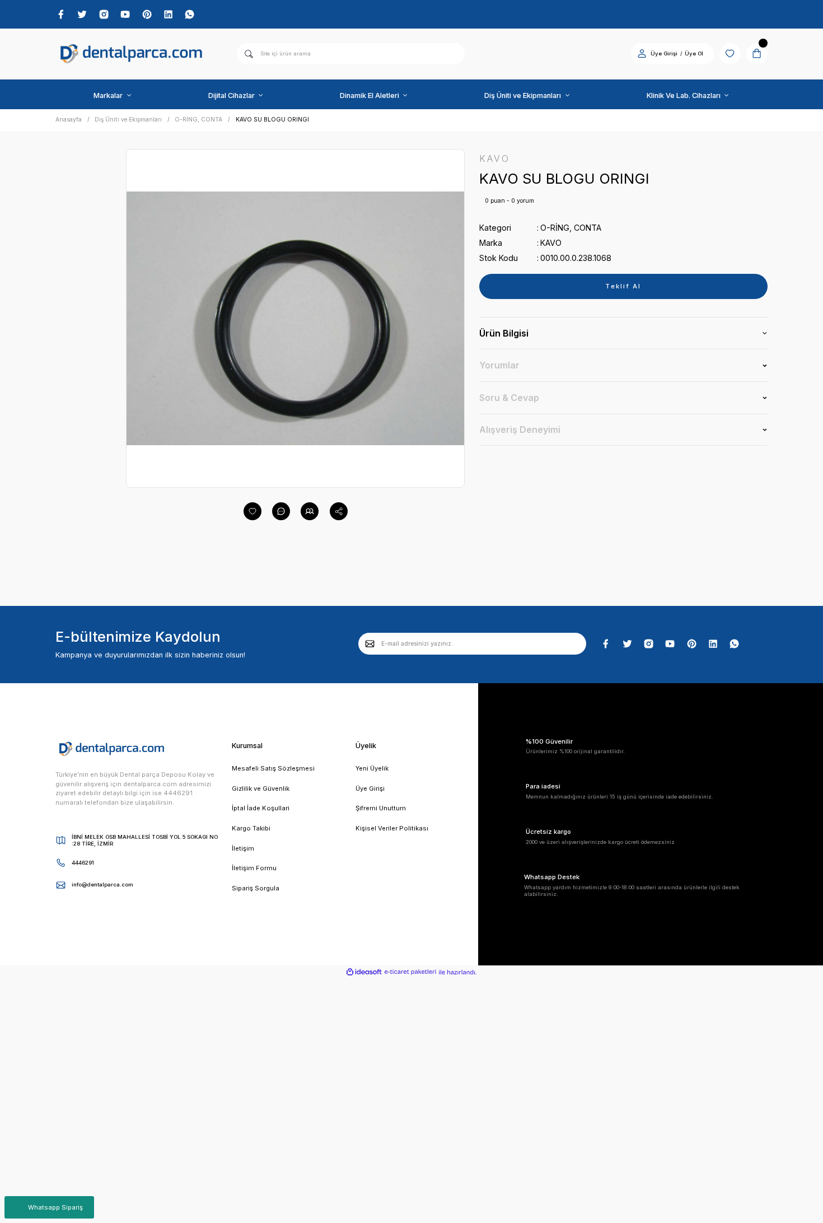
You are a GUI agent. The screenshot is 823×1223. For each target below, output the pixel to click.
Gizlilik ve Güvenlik (260, 788)
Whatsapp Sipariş (55, 1207)
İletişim (243, 848)
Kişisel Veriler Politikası (392, 828)
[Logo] (131, 54)
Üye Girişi (664, 53)
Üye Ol (694, 53)
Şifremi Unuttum (381, 808)
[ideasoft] (364, 972)
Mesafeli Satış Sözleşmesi (273, 768)
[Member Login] (642, 53)
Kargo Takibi (251, 828)
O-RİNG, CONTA (570, 227)
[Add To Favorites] (252, 511)
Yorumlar (499, 365)
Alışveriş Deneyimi (519, 429)
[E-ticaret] (410, 972)
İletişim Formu (254, 868)
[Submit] (370, 643)
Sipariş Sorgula (255, 888)
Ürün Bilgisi (504, 333)
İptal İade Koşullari (260, 808)
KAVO (551, 243)
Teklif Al (623, 286)
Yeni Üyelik (372, 768)
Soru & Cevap (509, 397)
